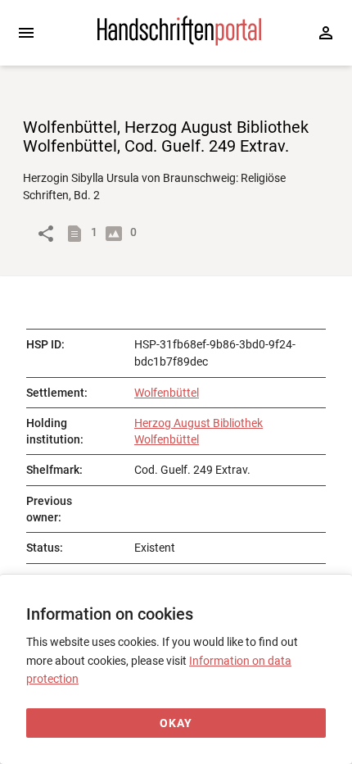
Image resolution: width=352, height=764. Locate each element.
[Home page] (179, 41)
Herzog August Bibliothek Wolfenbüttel (198, 431)
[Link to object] (46, 233)
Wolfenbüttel (166, 392)
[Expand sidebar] (26, 32)
